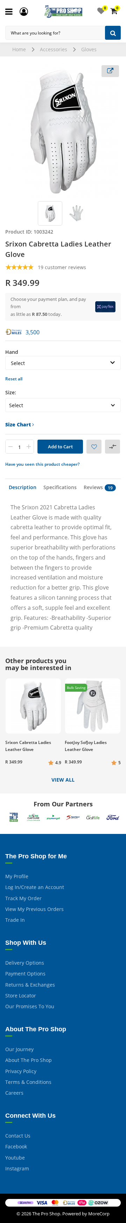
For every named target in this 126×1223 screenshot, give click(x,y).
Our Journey (19, 1049)
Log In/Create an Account (34, 887)
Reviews (98, 487)
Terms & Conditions (28, 1082)
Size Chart (18, 424)
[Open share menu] (110, 71)
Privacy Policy (20, 1071)
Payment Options (25, 973)
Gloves (89, 49)
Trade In (15, 920)
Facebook (16, 1146)
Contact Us (17, 1135)
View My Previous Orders (34, 909)
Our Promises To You (29, 1006)
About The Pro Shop (28, 1060)
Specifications (60, 487)
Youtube (15, 1157)
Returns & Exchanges (30, 984)
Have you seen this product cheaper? (42, 464)
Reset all (13, 379)
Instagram (17, 1168)
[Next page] (114, 132)
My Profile (16, 876)
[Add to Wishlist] (94, 447)
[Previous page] (11, 132)
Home (19, 49)
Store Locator (20, 995)
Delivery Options (24, 962)
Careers (14, 1092)
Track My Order (23, 898)
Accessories (53, 49)
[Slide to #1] (50, 213)
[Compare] (112, 447)
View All (63, 780)
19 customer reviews (62, 267)
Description (22, 487)
